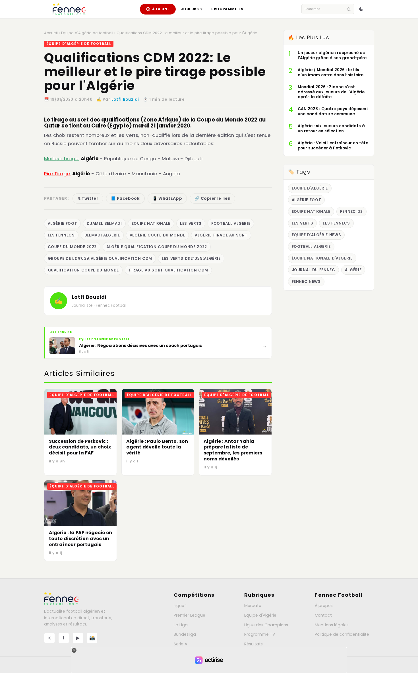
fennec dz (351, 211)
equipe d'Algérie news (316, 235)
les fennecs (61, 235)
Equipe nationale (151, 223)
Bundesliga (185, 634)
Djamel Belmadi (104, 223)
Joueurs (191, 9)
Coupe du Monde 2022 (72, 247)
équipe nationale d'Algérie (322, 258)
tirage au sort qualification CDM (168, 270)
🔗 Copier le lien (212, 198)
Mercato (252, 605)
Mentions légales (332, 625)
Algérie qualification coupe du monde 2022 (156, 247)
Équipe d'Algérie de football (87, 33)
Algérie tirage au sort (221, 235)
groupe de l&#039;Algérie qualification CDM (100, 258)
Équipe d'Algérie (260, 615)
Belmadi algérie (102, 235)
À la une (161, 9)
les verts (191, 223)
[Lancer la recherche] (349, 9)
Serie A (180, 644)
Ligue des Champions (266, 625)
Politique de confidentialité (342, 634)
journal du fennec (313, 270)
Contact (323, 615)
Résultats (253, 644)
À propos (324, 605)
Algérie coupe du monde (157, 235)
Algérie (353, 270)
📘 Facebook (125, 198)
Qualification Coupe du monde (83, 270)
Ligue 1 (180, 605)
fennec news (306, 281)
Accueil (51, 33)
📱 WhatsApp (167, 198)
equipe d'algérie (310, 188)
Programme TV (227, 9)
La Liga (181, 625)
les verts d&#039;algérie (191, 258)
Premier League (189, 615)
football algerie (231, 223)
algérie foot (62, 223)
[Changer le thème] (361, 9)
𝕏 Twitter (87, 198)
